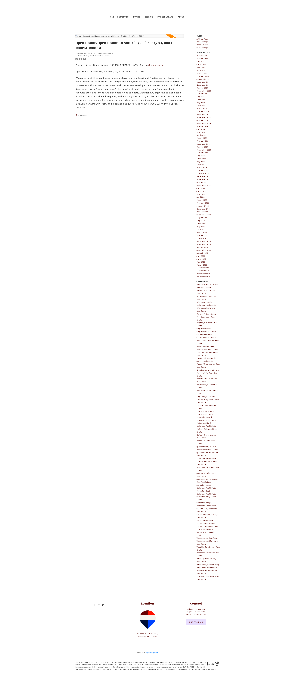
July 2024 (200, 129)
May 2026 (200, 67)
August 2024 (202, 126)
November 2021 (203, 209)
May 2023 (200, 162)
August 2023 (202, 153)
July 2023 (200, 156)
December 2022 (203, 176)
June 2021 (201, 224)
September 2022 (203, 185)
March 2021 (201, 232)
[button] (95, 605)
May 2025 (200, 103)
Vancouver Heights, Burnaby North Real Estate (205, 532)
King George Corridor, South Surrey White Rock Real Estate (207, 399)
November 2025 (203, 85)
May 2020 (200, 262)
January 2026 (202, 79)
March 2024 (201, 138)
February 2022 (202, 203)
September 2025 (203, 91)
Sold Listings (202, 48)
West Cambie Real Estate (207, 538)
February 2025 (202, 111)
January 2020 (202, 271)
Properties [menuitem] (122, 17)
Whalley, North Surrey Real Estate (96, 56)
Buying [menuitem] (136, 17)
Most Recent (201, 55)
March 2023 (201, 167)
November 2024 (203, 117)
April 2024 (201, 135)
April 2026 (200, 70)
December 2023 (203, 144)
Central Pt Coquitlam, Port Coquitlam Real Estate (206, 317)
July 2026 (200, 61)
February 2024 (202, 141)
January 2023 (202, 173)
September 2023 (203, 150)
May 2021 (200, 226)
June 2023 (201, 159)
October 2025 (202, 88)
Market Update (165, 17)
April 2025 (200, 106)
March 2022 (201, 200)
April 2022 (200, 197)
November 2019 (203, 277)
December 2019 (203, 274)
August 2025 (202, 94)
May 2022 (200, 194)
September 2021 (203, 215)
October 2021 (202, 212)
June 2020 (201, 259)
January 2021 (202, 238)
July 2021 (200, 221)
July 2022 (200, 188)
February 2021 (202, 235)
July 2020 (200, 256)
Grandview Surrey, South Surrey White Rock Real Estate (207, 373)
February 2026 (202, 76)
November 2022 (203, 179)
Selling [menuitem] (149, 17)
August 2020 (202, 253)
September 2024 (203, 123)
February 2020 (202, 268)
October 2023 (202, 147)
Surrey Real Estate (204, 520)
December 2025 (203, 82)
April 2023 (200, 165)
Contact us (196, 622)
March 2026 (201, 73)
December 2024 (203, 114)
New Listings (202, 42)
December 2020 (203, 241)
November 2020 (203, 244)
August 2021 (202, 218)
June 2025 (201, 100)
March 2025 (201, 108)
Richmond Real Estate (206, 458)
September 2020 (203, 250)
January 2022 (202, 206)
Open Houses (202, 45)
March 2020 (201, 265)
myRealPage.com (152, 652)
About (181, 17)
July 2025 (200, 97)
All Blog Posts (202, 39)
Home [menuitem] (111, 17)
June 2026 (201, 64)
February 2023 (202, 170)
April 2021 (200, 229)
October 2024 (202, 120)
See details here (157, 65)
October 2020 (202, 247)
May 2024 (200, 132)
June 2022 (201, 191)
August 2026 (202, 58)
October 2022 (202, 182)
